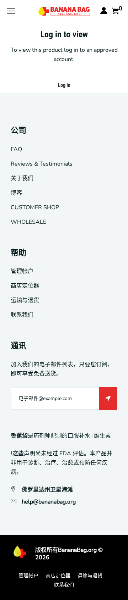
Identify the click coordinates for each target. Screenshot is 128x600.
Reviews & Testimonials (42, 164)
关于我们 (22, 178)
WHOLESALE (28, 222)
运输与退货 (25, 300)
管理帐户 (22, 271)
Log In (64, 85)
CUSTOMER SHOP (35, 207)
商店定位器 (25, 286)
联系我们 (22, 315)
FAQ (16, 149)
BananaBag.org (77, 550)
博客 (16, 193)
